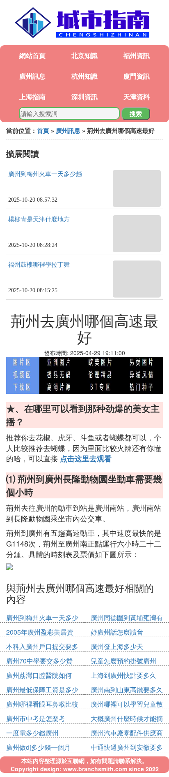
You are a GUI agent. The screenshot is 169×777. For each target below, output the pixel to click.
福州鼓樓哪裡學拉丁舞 (39, 264)
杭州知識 (84, 76)
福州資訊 (136, 55)
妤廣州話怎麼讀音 (117, 632)
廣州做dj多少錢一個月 (38, 747)
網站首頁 (32, 55)
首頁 (43, 130)
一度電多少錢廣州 (32, 732)
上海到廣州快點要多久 (123, 675)
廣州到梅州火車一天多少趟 (45, 174)
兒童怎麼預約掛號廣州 (123, 660)
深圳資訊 (84, 96)
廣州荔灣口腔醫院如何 (39, 675)
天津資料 (136, 96)
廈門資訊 (136, 76)
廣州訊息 (32, 76)
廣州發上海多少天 (117, 646)
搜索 (136, 113)
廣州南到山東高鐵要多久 (127, 689)
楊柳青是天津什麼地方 (39, 219)
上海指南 (32, 96)
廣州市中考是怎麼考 (35, 718)
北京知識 (84, 55)
